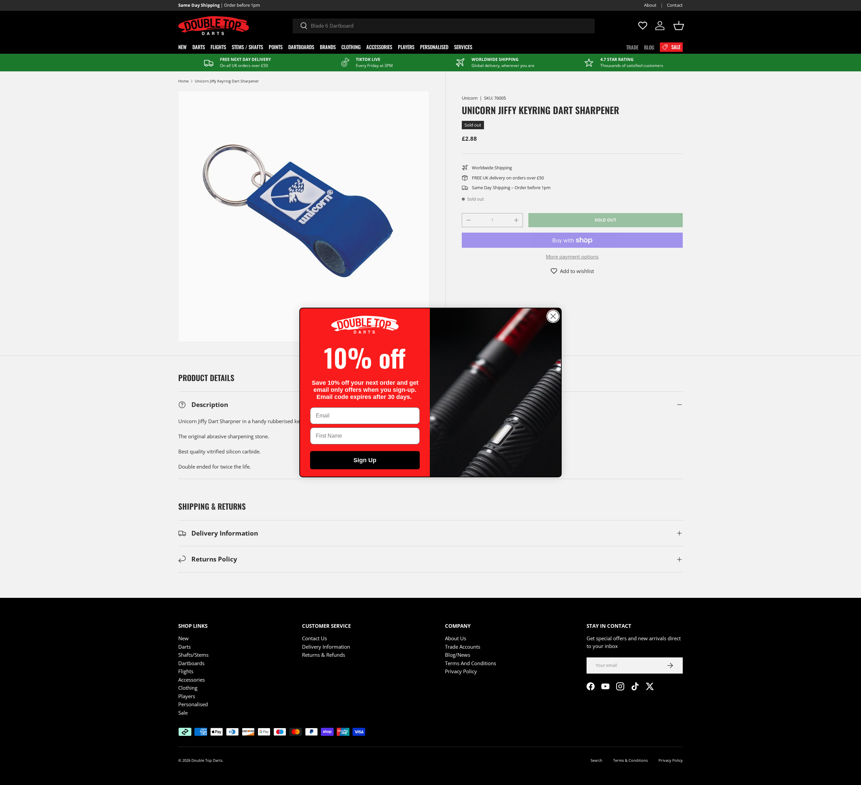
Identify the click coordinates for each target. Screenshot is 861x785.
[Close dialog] (553, 316)
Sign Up (364, 460)
